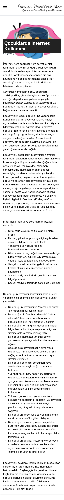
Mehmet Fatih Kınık (40, 8)
